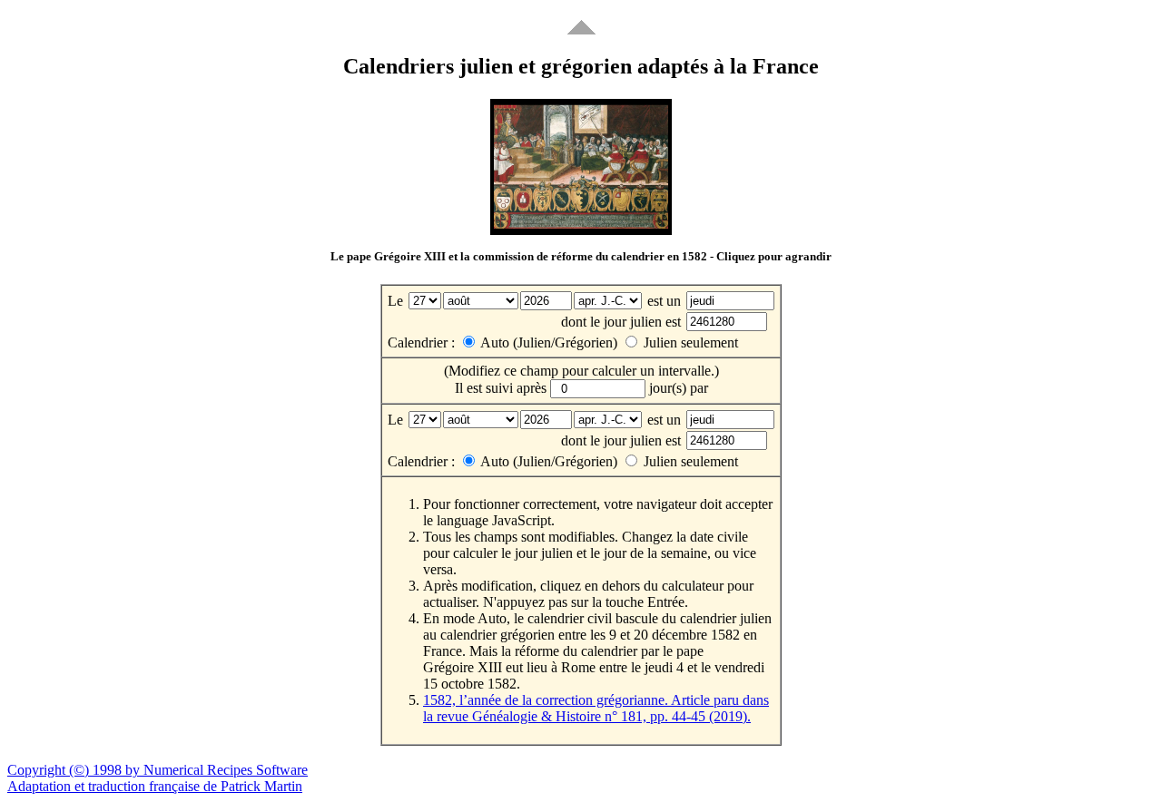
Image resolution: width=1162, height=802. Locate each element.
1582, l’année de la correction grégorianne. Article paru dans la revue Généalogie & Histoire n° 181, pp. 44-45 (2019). (596, 708)
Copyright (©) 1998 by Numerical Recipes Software (157, 770)
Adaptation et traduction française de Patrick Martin (154, 786)
